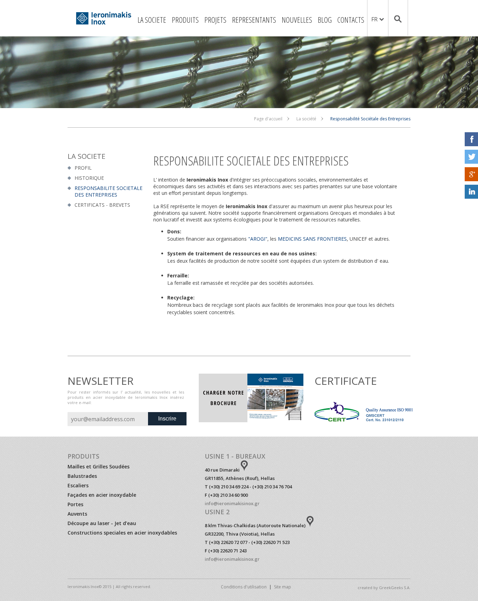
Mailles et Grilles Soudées (98, 466)
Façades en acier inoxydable (102, 495)
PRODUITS (185, 19)
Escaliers (78, 485)
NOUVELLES (297, 19)
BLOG (325, 19)
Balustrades (82, 476)
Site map (282, 587)
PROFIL (83, 167)
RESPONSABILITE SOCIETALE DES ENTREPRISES (108, 191)
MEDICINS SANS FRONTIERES (312, 238)
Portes (75, 504)
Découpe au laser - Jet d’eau (102, 523)
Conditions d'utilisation (244, 587)
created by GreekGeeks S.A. (384, 587)
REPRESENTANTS (254, 19)
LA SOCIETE (152, 19)
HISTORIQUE (89, 178)
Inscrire (167, 419)
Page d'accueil (268, 119)
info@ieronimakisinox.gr (232, 503)
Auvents (77, 513)
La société (306, 119)
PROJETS (215, 19)
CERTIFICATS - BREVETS (102, 204)
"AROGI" (257, 238)
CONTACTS (350, 19)
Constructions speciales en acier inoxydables (122, 532)
